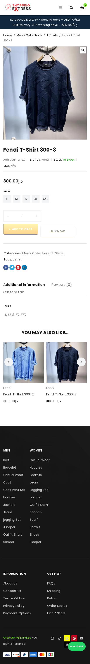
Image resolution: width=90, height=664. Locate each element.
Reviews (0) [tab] (61, 284)
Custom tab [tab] (13, 292)
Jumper (9, 527)
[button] (83, 50)
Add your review (14, 159)
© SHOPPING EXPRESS (17, 637)
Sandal (8, 542)
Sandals (36, 512)
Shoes (34, 534)
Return (52, 598)
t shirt (17, 259)
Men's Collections (29, 35)
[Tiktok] (60, 638)
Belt (6, 460)
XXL (45, 199)
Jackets (9, 505)
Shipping (54, 591)
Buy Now (58, 231)
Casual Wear (13, 475)
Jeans (7, 512)
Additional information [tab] (24, 284)
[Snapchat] (67, 638)
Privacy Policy (13, 606)
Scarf (34, 519)
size (6, 191)
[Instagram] (52, 638)
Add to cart (22, 229)
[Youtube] (81, 638)
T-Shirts (52, 35)
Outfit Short (12, 534)
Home (7, 35)
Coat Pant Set (14, 490)
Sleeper (35, 542)
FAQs (51, 583)
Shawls (35, 527)
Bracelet (9, 467)
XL (35, 199)
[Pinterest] (74, 638)
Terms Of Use (14, 598)
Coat (7, 482)
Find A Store (56, 613)
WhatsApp (76, 646)
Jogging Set (39, 490)
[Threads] (67, 644)
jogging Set (12, 519)
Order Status (57, 606)
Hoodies (9, 497)
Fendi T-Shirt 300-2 (18, 394)
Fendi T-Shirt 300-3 (61, 394)
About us (10, 583)
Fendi (45, 160)
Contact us (12, 591)
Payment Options (17, 613)
